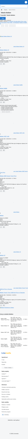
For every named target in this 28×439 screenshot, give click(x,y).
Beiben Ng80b (3, 88)
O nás (3, 359)
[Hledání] (26, 6)
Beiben (1, 215)
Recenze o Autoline (6, 394)
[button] (26, 2)
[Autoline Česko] (9, 2)
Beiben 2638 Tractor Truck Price (8, 176)
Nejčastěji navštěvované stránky (9, 399)
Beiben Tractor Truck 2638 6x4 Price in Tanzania (12, 292)
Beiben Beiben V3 (4, 50)
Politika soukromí (5, 389)
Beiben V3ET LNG (4, 136)
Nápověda (4, 362)
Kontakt (3, 364)
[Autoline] (1, 10)
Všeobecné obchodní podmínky (9, 387)
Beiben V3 (2, 255)
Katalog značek (5, 396)
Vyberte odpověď (6, 111)
